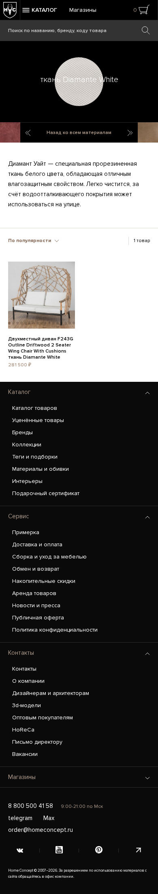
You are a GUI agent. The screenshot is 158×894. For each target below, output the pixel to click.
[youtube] (59, 850)
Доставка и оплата (37, 544)
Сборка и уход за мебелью (49, 556)
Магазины (82, 9)
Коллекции (26, 444)
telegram (20, 818)
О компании (28, 681)
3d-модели (26, 705)
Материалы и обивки (40, 468)
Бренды (22, 432)
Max (48, 818)
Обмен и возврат (35, 568)
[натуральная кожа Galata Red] (10, 132)
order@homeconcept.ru (40, 829)
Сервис (18, 516)
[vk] (20, 850)
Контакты (21, 652)
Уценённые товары (38, 420)
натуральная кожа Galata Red (27, 133)
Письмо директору (37, 741)
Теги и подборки (35, 456)
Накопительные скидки (43, 581)
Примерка (25, 532)
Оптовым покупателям (42, 717)
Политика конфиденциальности (55, 629)
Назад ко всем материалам (79, 133)
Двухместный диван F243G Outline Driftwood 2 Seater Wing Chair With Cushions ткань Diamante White (40, 344)
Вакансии (25, 754)
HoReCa (23, 729)
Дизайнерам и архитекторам (50, 693)
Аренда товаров (34, 593)
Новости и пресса (36, 605)
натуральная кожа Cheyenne (131, 133)
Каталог (19, 392)
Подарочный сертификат (45, 493)
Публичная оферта (38, 617)
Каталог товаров (34, 408)
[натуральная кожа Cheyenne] (148, 132)
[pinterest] (99, 850)
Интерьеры (27, 481)
